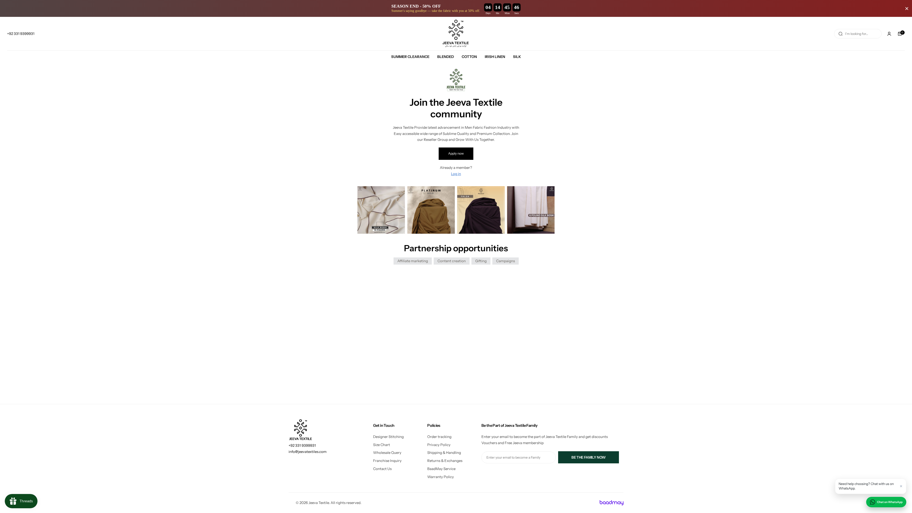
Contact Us (382, 468)
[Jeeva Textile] (456, 33)
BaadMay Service (441, 468)
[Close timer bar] (907, 8)
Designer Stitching (388, 436)
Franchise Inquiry (387, 460)
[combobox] (858, 33)
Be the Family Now (588, 457)
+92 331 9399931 (302, 445)
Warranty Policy (440, 477)
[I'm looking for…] (840, 33)
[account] (889, 33)
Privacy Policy (439, 444)
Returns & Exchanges (444, 460)
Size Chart (381, 444)
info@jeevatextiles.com (308, 451)
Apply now (456, 153)
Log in (456, 173)
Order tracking (439, 436)
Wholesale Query (387, 452)
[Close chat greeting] (901, 486)
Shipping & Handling (444, 452)
